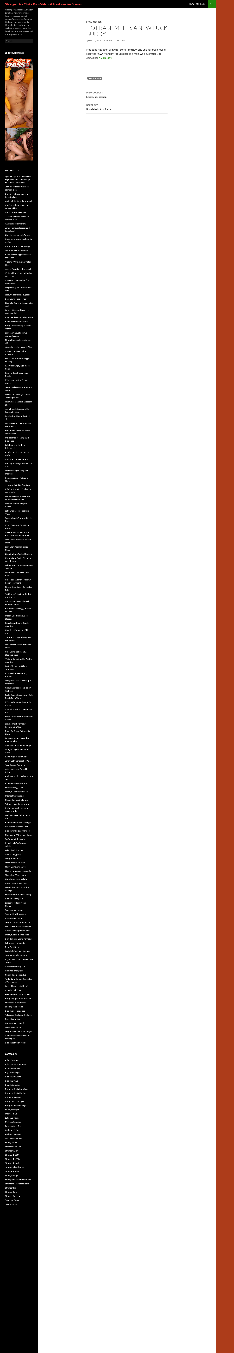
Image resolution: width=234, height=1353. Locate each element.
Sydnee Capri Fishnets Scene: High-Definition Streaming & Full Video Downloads (18, 179)
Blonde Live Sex (12, 1080)
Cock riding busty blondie (16, 800)
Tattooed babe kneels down (17, 804)
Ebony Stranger (12, 1109)
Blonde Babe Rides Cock (16, 783)
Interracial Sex (11, 1113)
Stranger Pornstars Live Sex (17, 1183)
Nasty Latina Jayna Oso (15, 866)
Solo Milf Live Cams (13, 1138)
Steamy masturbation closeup (18, 894)
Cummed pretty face (14, 970)
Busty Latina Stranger (14, 1101)
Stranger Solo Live (13, 1196)
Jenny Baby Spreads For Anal (18, 760)
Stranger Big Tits (12, 1159)
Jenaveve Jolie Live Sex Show (17, 485)
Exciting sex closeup (14, 1006)
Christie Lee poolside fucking (18, 235)
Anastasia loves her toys (15, 223)
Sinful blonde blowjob (15, 839)
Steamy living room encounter (18, 871)
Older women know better (17, 250)
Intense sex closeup (13, 918)
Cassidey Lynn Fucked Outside (18, 554)
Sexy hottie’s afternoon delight (18, 1031)
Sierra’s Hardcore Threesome (18, 926)
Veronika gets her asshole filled (18, 347)
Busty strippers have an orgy (17, 246)
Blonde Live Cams (13, 1076)
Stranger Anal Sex (13, 1146)
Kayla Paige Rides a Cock (16, 756)
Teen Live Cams (12, 1200)
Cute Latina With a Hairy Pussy (18, 835)
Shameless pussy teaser (15, 1002)
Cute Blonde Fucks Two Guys (18, 745)
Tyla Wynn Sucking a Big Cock (18, 1015)
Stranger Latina (12, 1171)
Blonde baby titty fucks (98, 107)
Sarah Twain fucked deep (16, 212)
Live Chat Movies (197, 4)
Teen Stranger (11, 1204)
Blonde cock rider (13, 990)
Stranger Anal (11, 1142)
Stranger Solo (11, 1192)
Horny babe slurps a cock (16, 791)
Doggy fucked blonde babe (17, 934)
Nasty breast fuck (13, 858)
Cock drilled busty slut (15, 966)
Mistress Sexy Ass (13, 1122)
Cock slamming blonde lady (17, 930)
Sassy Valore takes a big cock (17, 294)
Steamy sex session (96, 94)
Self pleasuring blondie (15, 943)
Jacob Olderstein (115, 40)
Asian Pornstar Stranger (15, 1064)
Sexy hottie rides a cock (15, 914)
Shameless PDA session (15, 875)
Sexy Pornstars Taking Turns (17, 922)
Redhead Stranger (13, 1134)
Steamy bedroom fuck (15, 862)
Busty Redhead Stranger (16, 1105)
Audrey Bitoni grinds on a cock (18, 201)
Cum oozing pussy (13, 854)
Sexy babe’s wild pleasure (16, 955)
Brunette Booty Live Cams (16, 1089)
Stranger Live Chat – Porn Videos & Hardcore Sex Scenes (43, 4)
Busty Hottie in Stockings (16, 883)
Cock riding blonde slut (15, 975)
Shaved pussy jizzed (14, 787)
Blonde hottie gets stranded (17, 830)
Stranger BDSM (12, 1155)
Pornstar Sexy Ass (13, 1126)
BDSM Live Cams (12, 1068)
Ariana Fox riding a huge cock (18, 269)
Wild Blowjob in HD (14, 850)
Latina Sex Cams (12, 1118)
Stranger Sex (94, 22)
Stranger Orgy (11, 1175)
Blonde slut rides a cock (15, 1011)
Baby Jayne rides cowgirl (16, 299)
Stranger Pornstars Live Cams (18, 1179)
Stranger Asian (11, 1150)
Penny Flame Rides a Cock (16, 826)
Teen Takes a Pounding (15, 765)
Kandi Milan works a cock (16, 321)
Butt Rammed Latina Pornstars (18, 938)
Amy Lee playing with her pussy (19, 317)
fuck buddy (105, 57)
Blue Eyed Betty (12, 947)
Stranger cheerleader (14, 1167)
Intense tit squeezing (14, 795)
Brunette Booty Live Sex (15, 1093)
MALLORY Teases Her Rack (17, 459)
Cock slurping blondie (15, 1023)
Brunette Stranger (13, 1097)
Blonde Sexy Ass (12, 1085)
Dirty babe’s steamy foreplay (17, 951)
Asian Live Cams (12, 1060)
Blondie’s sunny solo (14, 898)
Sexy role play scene (14, 910)
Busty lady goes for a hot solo (18, 998)
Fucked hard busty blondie (17, 986)
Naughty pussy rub (13, 1027)
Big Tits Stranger (12, 1072)
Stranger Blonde (12, 1163)
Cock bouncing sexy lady (16, 879)
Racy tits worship (12, 1019)
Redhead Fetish (12, 1130)
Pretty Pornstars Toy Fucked (17, 994)
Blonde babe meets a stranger (18, 822)
